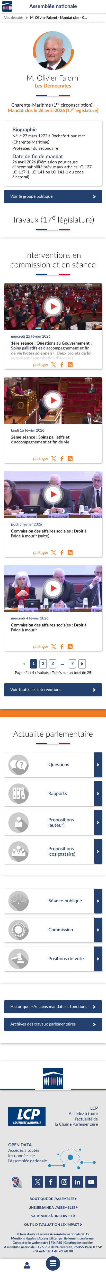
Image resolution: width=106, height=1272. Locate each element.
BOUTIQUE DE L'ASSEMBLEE (52, 1199)
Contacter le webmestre (30, 1242)
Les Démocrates (53, 86)
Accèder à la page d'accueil (7, 7)
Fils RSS (56, 1242)
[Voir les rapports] (53, 793)
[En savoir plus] (53, 822)
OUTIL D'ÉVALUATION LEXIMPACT (51, 1224)
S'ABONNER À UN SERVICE (52, 1216)
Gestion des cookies (78, 1242)
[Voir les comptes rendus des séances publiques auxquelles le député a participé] (53, 901)
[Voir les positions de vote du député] (53, 959)
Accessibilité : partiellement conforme (66, 1238)
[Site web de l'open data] (53, 1153)
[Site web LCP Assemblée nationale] (53, 1116)
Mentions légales (23, 1238)
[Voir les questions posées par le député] (53, 764)
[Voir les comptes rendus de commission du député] (53, 930)
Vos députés (13, 18)
